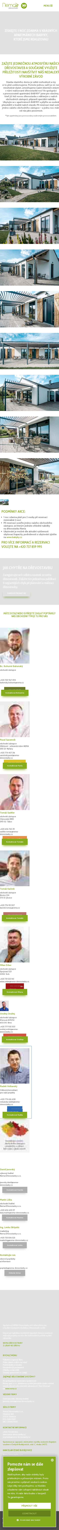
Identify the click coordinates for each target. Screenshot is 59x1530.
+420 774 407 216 (7, 753)
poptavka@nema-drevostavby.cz (13, 1268)
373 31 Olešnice (9, 1416)
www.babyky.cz (14, 537)
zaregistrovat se (16, 593)
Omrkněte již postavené (13, 1367)
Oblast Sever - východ (16, 987)
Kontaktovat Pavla (14, 766)
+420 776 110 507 (7, 905)
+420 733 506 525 (7, 1238)
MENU (47, 5)
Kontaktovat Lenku (14, 1245)
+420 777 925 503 (7, 1026)
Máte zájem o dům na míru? (15, 1362)
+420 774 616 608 (7, 1099)
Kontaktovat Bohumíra (14, 693)
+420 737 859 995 (30, 547)
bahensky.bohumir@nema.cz (12, 682)
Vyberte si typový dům (13, 1359)
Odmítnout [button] (29, 1513)
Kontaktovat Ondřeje (14, 1039)
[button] (29, 1520)
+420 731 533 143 (7, 979)
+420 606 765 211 (7, 829)
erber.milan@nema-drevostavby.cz (14, 981)
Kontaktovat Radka (15, 1115)
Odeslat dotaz (15, 1273)
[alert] (29, 1491)
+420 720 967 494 (8, 680)
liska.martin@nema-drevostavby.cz (14, 1213)
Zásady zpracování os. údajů (15, 1372)
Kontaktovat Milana (15, 992)
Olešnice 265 (8, 1414)
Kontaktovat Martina (14, 1218)
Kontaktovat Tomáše (14, 842)
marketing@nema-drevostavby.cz (14, 1240)
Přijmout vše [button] (29, 1505)
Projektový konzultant (14, 1110)
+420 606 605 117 (7, 1210)
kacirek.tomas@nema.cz (10, 908)
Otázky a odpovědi (11, 1370)
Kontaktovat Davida (15, 1190)
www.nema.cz (11, 1388)
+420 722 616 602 (10, 1432)
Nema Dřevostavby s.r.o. (13, 1411)
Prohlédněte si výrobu (12, 1365)
